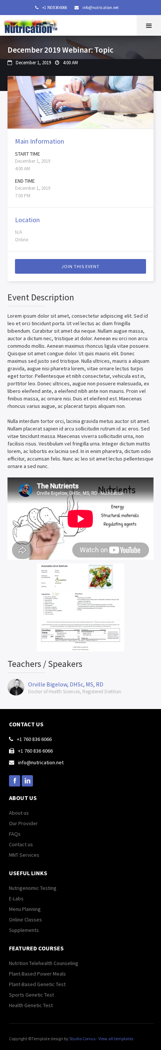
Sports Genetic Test (31, 994)
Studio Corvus (82, 1038)
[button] (149, 25)
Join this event (80, 266)
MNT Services (24, 855)
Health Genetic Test (31, 1005)
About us (19, 812)
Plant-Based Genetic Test (37, 984)
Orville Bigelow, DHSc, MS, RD (65, 684)
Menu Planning (25, 909)
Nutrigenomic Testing (33, 888)
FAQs (15, 833)
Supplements (24, 930)
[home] (32, 24)
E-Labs (16, 898)
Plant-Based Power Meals (37, 973)
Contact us (21, 844)
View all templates (115, 1038)
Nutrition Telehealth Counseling (43, 963)
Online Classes (25, 919)
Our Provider (23, 823)
